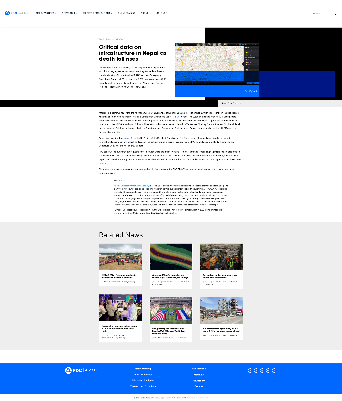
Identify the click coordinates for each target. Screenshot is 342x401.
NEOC (177, 116)
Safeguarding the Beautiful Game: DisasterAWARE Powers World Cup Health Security (168, 331)
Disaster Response (106, 39)
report (126, 138)
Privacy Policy (202, 398)
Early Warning (120, 39)
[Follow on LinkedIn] (274, 370)
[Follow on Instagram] (262, 370)
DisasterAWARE (117, 282)
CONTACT (161, 13)
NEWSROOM (68, 13)
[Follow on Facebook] (250, 370)
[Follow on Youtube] (268, 370)
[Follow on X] (256, 370)
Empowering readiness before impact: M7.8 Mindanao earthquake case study (120, 328)
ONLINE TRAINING (127, 13)
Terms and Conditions (185, 398)
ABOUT (144, 13)
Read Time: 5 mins (230, 103)
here (107, 169)
